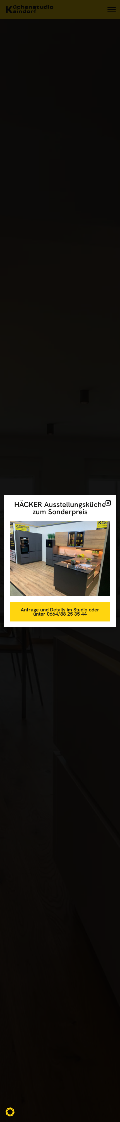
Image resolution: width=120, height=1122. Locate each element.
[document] (60, 561)
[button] (10, 1112)
